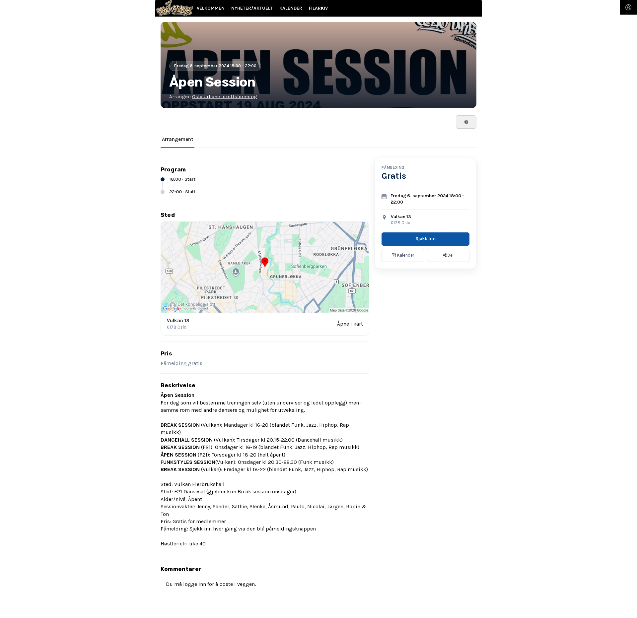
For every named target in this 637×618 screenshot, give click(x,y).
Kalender (405, 255)
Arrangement (177, 139)
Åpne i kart (350, 324)
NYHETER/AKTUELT (252, 8)
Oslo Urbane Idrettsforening (224, 96)
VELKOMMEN (211, 8)
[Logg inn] (628, 7)
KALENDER (290, 8)
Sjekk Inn (426, 238)
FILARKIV (318, 8)
